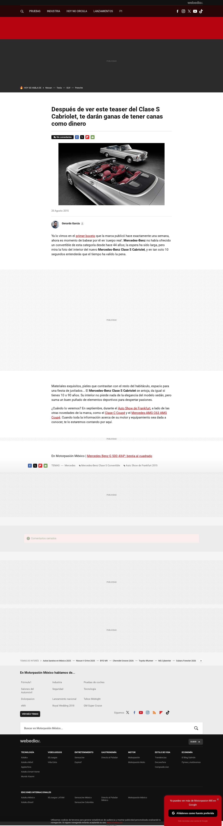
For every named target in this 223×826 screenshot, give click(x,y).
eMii (23, 705)
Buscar (196, 728)
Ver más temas (30, 714)
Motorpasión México (137, 797)
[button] (72, 223)
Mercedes (70, 465)
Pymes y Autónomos (191, 762)
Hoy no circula (77, 11)
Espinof (78, 762)
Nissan (48, 88)
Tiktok (201, 11)
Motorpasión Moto (136, 762)
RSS (154, 712)
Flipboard (87, 137)
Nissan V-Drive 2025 (85, 660)
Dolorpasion (27, 699)
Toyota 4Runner (146, 660)
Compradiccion (162, 767)
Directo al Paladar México (109, 798)
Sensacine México (83, 797)
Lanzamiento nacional (64, 699)
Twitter (189, 11)
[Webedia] (195, 3)
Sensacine (79, 757)
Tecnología (90, 689)
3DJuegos (52, 757)
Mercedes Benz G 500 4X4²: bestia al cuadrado (119, 456)
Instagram (183, 11)
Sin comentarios (64, 137)
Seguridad (57, 689)
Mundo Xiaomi (27, 776)
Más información (115, 822)
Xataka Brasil (27, 802)
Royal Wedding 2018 (63, 705)
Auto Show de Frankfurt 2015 (141, 465)
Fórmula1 (26, 682)
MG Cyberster (164, 660)
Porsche (79, 88)
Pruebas (34, 11)
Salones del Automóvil (27, 691)
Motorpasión (134, 757)
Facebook (177, 11)
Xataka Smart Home (30, 771)
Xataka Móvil (27, 762)
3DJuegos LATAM (56, 797)
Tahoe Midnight (92, 699)
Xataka (24, 757)
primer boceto (85, 236)
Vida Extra (52, 762)
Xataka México (28, 797)
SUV (68, 88)
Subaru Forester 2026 (186, 660)
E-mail (93, 137)
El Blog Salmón (188, 757)
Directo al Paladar (109, 757)
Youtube (195, 11)
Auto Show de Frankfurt (134, 408)
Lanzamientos (103, 11)
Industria (53, 11)
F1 (120, 11)
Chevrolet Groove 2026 (123, 660)
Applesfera (26, 767)
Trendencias (161, 757)
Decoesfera (160, 762)
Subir (193, 741)
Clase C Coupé (115, 413)
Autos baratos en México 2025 (57, 660)
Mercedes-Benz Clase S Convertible (100, 465)
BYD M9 (104, 660)
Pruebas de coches (94, 682)
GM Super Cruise (93, 705)
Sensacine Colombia (84, 802)
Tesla (59, 88)
